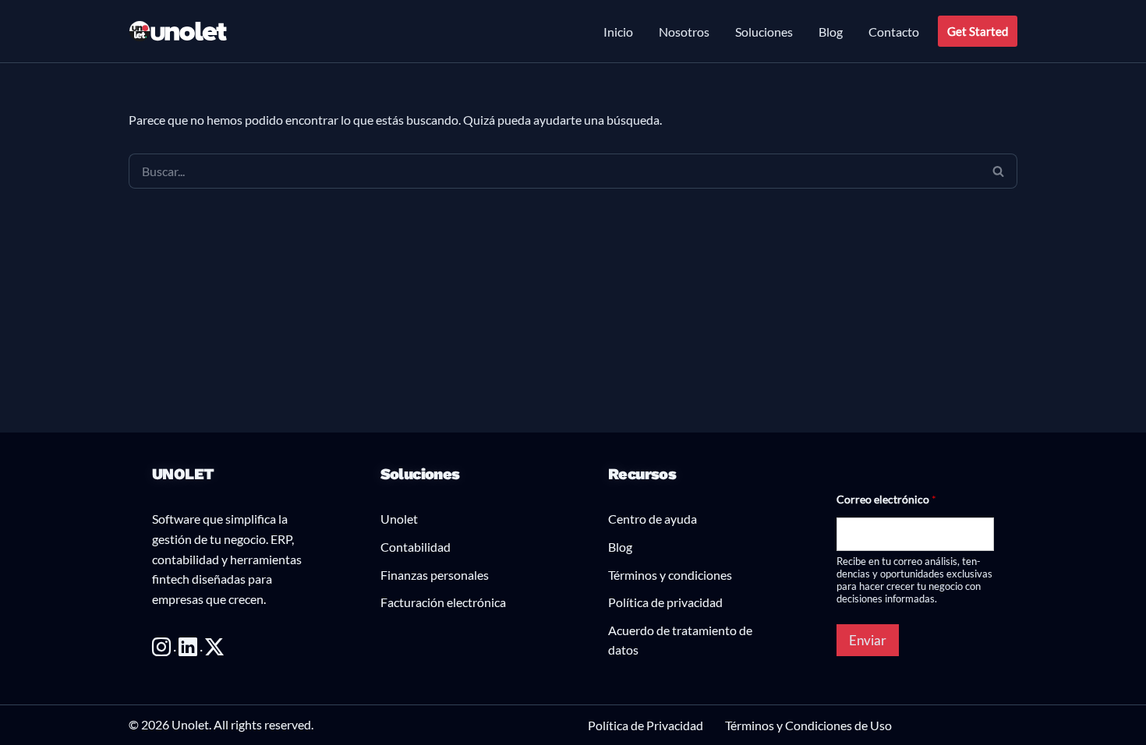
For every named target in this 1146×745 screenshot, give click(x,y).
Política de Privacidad (645, 725)
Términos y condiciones (670, 574)
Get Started (977, 31)
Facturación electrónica (443, 602)
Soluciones (764, 31)
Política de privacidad (665, 602)
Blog (831, 31)
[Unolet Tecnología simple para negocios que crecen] (178, 31)
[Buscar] (998, 171)
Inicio (618, 31)
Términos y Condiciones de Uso (808, 725)
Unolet (399, 518)
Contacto (893, 31)
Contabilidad (415, 546)
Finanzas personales (434, 574)
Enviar (867, 640)
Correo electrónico (886, 499)
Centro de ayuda (652, 518)
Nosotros (684, 31)
